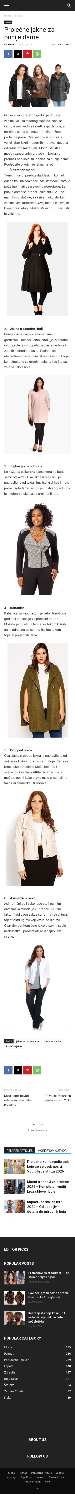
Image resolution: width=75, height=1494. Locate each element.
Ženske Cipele (56, 1477)
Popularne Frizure (41, 1473)
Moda (18, 15)
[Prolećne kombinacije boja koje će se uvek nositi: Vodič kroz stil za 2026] (14, 1166)
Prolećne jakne (14, 1046)
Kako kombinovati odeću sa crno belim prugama (18, 1100)
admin (11, 44)
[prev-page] (6, 1222)
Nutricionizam (32, 1481)
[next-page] (13, 1222)
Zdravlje (11, 1477)
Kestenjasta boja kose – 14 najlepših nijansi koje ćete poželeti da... (46, 1317)
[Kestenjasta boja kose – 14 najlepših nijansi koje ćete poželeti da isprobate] (14, 1318)
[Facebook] (8, 54)
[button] (6, 5)
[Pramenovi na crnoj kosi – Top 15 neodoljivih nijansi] (14, 1277)
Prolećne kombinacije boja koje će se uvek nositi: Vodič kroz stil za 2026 (48, 1166)
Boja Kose (26, 1477)
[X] (18, 54)
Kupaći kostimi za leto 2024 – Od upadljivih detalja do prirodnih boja (46, 1207)
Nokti (48, 1481)
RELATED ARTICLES (20, 1150)
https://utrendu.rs (37, 1130)
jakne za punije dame (27, 1041)
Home (7, 15)
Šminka (40, 1477)
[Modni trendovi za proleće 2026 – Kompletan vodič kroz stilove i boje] (14, 1186)
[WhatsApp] (37, 54)
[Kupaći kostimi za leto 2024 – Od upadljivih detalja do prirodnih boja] (14, 1206)
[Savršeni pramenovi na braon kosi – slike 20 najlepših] (14, 1298)
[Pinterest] (27, 54)
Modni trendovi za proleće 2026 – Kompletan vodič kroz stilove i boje (48, 1186)
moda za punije (52, 1041)
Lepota (60, 1473)
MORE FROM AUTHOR (52, 1150)
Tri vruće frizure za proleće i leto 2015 (58, 1098)
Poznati (23, 1473)
